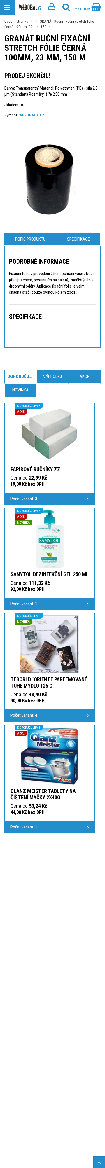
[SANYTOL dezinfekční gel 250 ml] (49, 539)
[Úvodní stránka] (30, 7)
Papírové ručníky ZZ (35, 469)
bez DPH (81, 9)
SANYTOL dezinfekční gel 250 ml (49, 574)
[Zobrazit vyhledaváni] (66, 7)
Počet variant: (23, 498)
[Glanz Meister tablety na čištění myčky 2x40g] (49, 756)
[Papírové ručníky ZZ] (49, 434)
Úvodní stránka (16, 21)
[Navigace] (7, 7)
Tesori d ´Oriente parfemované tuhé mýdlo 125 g (48, 682)
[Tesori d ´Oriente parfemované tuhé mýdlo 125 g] (49, 644)
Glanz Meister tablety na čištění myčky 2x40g (43, 794)
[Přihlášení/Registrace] (51, 7)
